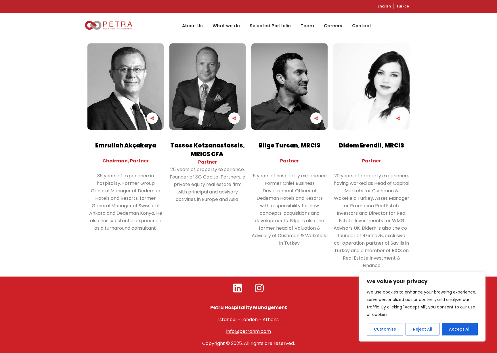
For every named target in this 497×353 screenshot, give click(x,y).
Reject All (422, 329)
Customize (385, 329)
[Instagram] (259, 288)
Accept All (460, 329)
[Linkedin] (238, 288)
